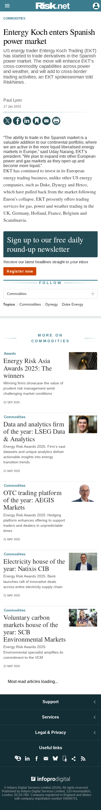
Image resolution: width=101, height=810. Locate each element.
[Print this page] (56, 121)
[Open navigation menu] (5, 6)
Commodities (14, 18)
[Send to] (46, 121)
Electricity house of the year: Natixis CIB (34, 564)
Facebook (36, 758)
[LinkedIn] (27, 121)
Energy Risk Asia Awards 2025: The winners (27, 368)
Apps (64, 758)
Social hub (74, 758)
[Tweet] (7, 121)
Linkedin (27, 758)
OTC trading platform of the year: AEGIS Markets (32, 500)
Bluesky (55, 758)
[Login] (95, 5)
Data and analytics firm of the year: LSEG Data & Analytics (34, 431)
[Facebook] (17, 121)
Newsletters (46, 758)
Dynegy (51, 304)
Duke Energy (72, 304)
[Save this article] (37, 121)
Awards (10, 353)
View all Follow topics (18, 758)
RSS (83, 758)
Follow (50, 283)
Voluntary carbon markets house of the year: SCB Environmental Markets (34, 628)
